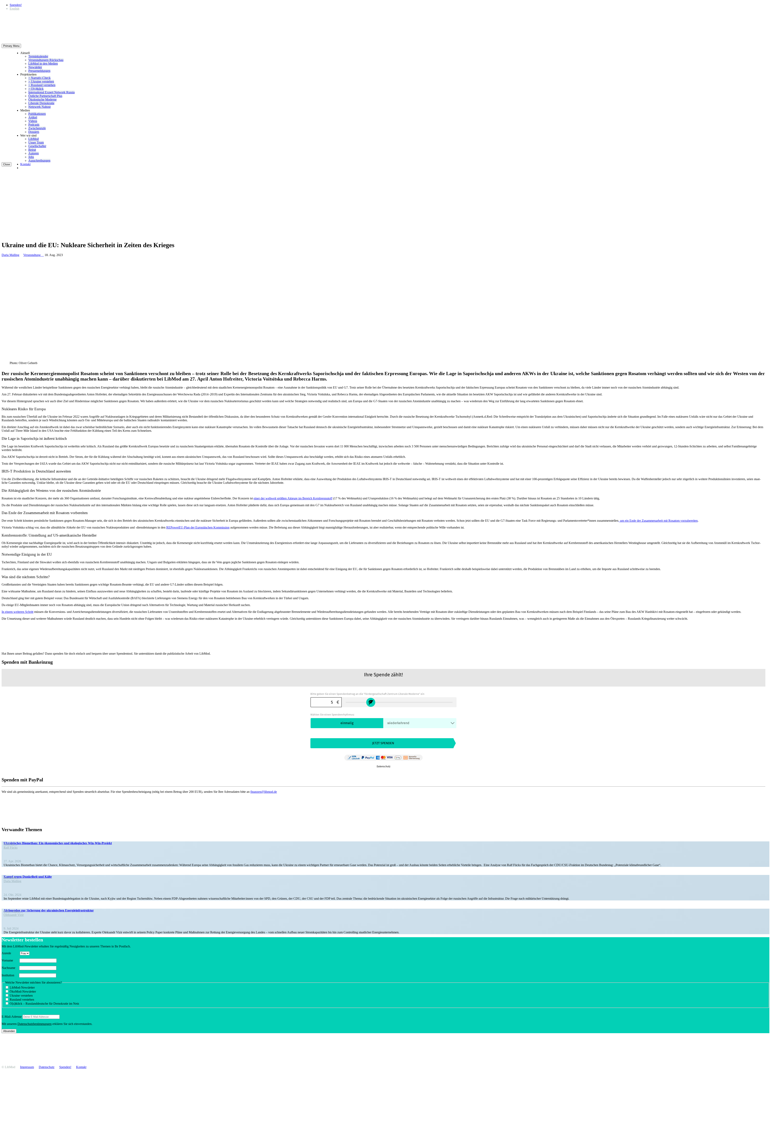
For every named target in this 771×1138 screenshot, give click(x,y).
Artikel (32, 117)
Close (6, 164)
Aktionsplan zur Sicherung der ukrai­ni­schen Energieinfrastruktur (49, 910)
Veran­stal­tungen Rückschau (45, 60)
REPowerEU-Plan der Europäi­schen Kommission (197, 527)
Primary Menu (11, 45)
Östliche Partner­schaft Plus (45, 96)
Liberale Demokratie (41, 103)
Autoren (33, 153)
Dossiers (33, 132)
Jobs (31, 157)
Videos (32, 121)
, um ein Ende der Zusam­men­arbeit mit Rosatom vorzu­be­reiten (658, 520)
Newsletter (35, 67)
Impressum (27, 1067)
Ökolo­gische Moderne (42, 99)
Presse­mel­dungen (39, 70)
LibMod (33, 139)
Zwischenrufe (37, 128)
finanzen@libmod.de (263, 791)
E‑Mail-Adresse (12, 1016)
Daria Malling (10, 255)
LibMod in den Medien (43, 63)
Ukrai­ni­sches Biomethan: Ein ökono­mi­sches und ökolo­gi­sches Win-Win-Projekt (58, 843)
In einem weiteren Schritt (17, 611)
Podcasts (33, 124)
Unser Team (36, 142)
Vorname (10, 960)
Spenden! (16, 5)
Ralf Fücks (10, 847)
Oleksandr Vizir (14, 915)
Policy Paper (13, 911)
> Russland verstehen (41, 85)
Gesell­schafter (37, 146)
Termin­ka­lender (38, 56)
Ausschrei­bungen (39, 160)
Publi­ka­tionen (37, 113)
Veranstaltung (33, 255)
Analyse (10, 844)
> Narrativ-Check (39, 78)
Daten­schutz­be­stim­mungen (34, 1024)
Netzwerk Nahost (39, 106)
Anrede (10, 953)
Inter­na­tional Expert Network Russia (51, 92)
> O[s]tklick (36, 88)
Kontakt (25, 164)
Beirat (32, 149)
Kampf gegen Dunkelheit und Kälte (28, 876)
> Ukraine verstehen (41, 81)
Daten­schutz (46, 1067)
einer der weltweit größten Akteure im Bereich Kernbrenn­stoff (293, 498)
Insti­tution (10, 975)
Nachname (10, 968)
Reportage (12, 877)
